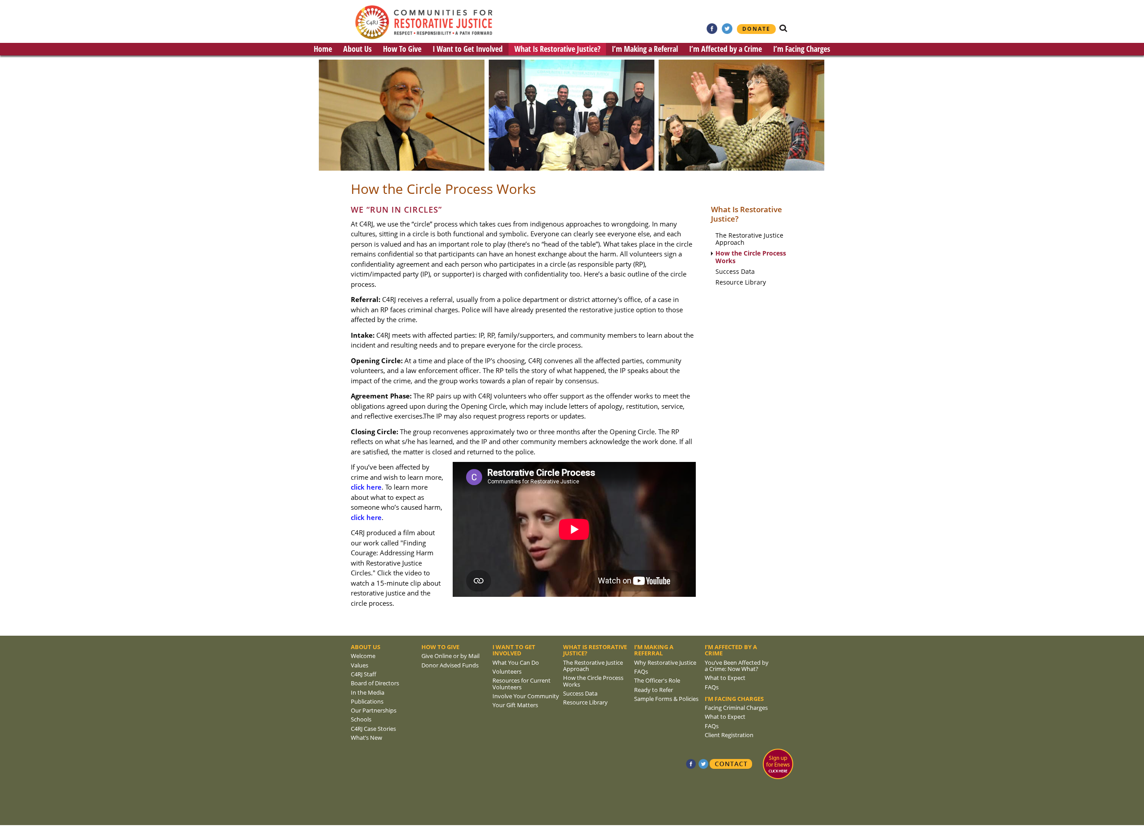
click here (366, 486)
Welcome (363, 656)
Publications (367, 701)
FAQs (641, 671)
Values (359, 665)
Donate (756, 29)
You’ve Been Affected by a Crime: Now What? (737, 665)
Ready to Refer (653, 690)
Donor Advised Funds (450, 665)
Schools (361, 719)
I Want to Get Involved (468, 48)
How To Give (402, 48)
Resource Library (740, 282)
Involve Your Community (525, 696)
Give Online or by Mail (450, 656)
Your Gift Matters (515, 705)
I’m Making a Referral (645, 48)
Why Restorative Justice (665, 662)
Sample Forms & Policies (666, 699)
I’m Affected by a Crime (725, 48)
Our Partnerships (373, 710)
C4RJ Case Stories (373, 729)
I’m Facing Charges (801, 48)
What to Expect (725, 678)
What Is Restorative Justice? (557, 48)
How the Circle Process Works (750, 257)
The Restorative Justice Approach (749, 239)
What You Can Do (515, 662)
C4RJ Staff (363, 674)
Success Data (735, 272)
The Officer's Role (657, 680)
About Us (357, 48)
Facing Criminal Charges (736, 708)
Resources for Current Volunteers (521, 683)
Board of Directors (375, 683)
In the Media (367, 692)
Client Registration (729, 735)
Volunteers (507, 671)
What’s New (366, 738)
